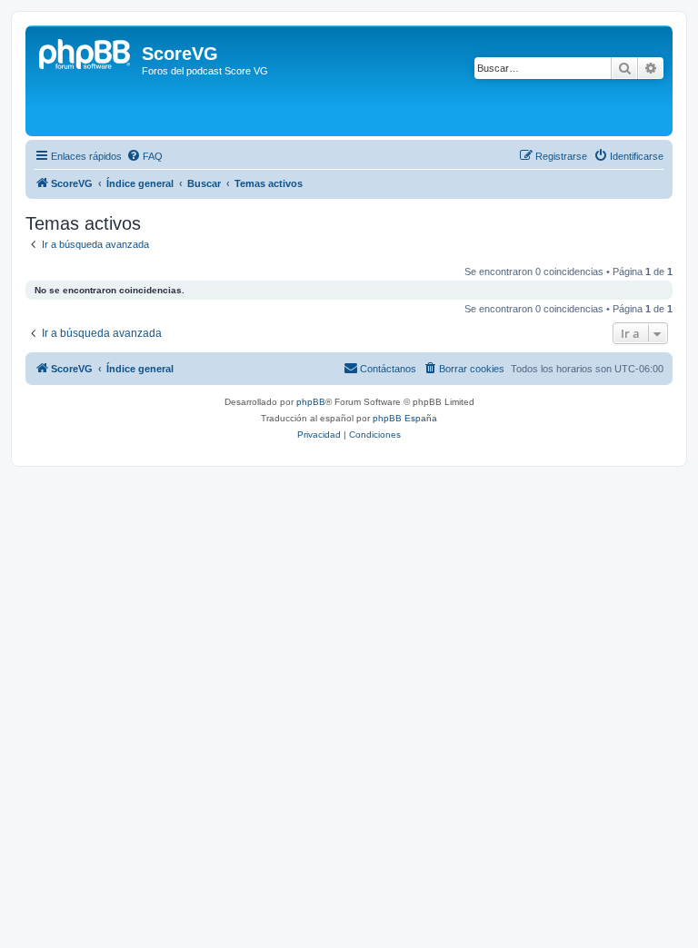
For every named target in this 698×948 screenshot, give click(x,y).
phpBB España (405, 418)
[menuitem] (144, 156)
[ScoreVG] (86, 81)
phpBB (310, 402)
